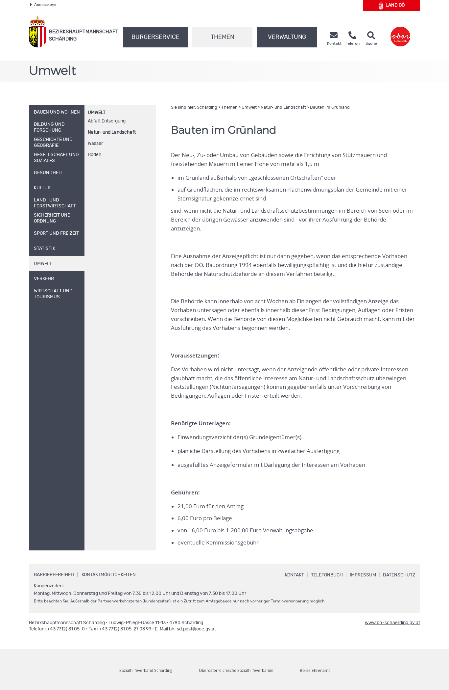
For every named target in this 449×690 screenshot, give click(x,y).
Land (395, 5)
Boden (94, 154)
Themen (222, 37)
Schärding (207, 107)
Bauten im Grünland (330, 107)
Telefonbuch (327, 575)
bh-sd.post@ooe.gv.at (192, 629)
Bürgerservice (155, 37)
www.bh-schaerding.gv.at (392, 623)
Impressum (363, 575)
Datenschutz (399, 575)
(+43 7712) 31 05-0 (65, 629)
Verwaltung (287, 37)
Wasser (95, 143)
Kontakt (294, 575)
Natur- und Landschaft (112, 132)
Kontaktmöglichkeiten (109, 574)
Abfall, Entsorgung (107, 121)
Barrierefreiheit (54, 574)
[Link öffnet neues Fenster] (400, 32)
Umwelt (97, 112)
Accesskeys (45, 5)
